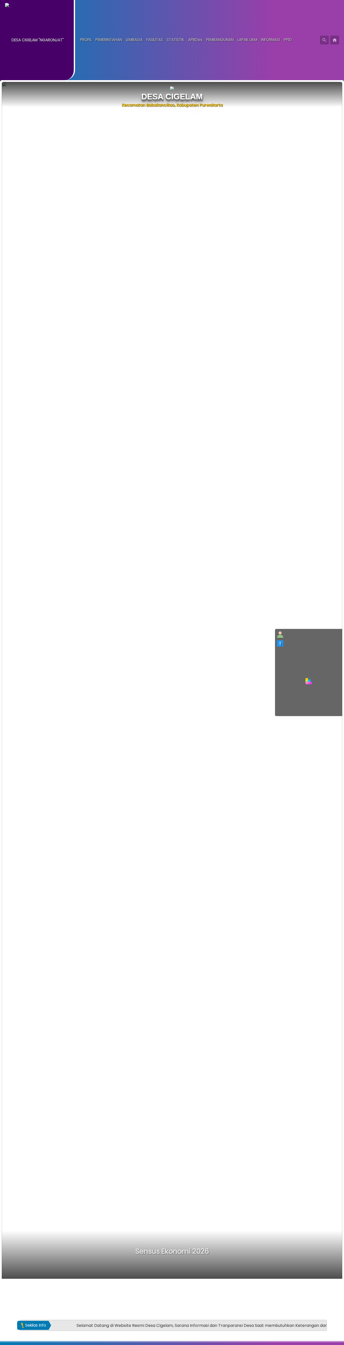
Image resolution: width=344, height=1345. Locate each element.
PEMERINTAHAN (108, 40)
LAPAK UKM (247, 40)
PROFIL (86, 40)
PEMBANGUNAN (220, 40)
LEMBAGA (134, 40)
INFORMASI (270, 40)
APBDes (195, 40)
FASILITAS (154, 40)
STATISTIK (175, 40)
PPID (288, 40)
